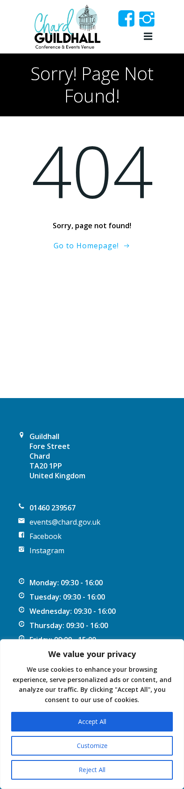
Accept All (92, 721)
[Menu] (147, 36)
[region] (92, 714)
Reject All (92, 769)
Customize (92, 745)
